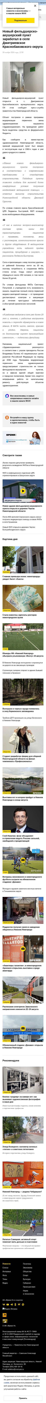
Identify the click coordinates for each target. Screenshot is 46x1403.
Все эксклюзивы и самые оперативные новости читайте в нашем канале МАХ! (24, 398)
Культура (26, 1279)
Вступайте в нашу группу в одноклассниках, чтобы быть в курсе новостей (25, 420)
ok (15, 1304)
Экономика (27, 1268)
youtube (7, 1304)
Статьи (5, 1268)
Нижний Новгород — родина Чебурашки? (22, 1189)
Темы (5, 1279)
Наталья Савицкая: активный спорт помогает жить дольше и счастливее (20, 1238)
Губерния (27, 1283)
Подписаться (20, 20)
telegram (11, 1304)
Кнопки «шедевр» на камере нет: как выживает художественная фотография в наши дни (21, 1097)
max (23, 1304)
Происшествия (29, 1287)
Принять (23, 1398)
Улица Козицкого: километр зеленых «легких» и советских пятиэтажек (20, 1145)
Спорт (25, 1275)
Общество (27, 1271)
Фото (5, 1275)
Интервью (7, 1271)
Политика (27, 1264)
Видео (5, 1283)
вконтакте (4, 1304)
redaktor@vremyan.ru (16, 1369)
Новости (6, 1264)
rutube (19, 1304)
